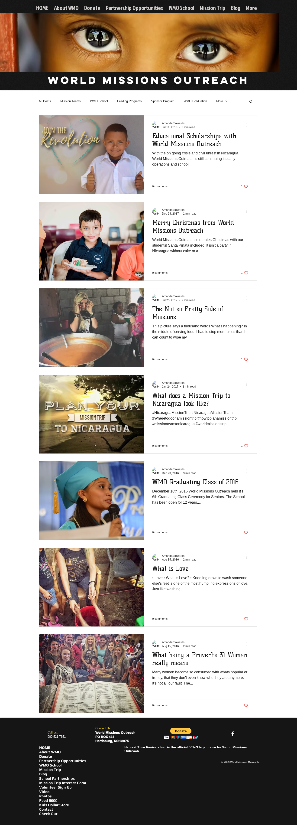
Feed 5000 (48, 800)
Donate (45, 756)
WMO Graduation (195, 101)
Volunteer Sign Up (55, 787)
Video (44, 791)
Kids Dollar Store (54, 805)
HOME (44, 747)
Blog (43, 774)
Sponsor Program (162, 101)
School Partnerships (57, 778)
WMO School (99, 101)
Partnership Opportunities (62, 761)
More (219, 101)
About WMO (50, 752)
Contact (46, 809)
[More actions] (247, 125)
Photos (45, 796)
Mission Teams (70, 101)
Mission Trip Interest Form (62, 783)
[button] (251, 101)
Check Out (48, 814)
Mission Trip (50, 769)
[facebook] (233, 734)
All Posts (45, 101)
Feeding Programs (129, 101)
